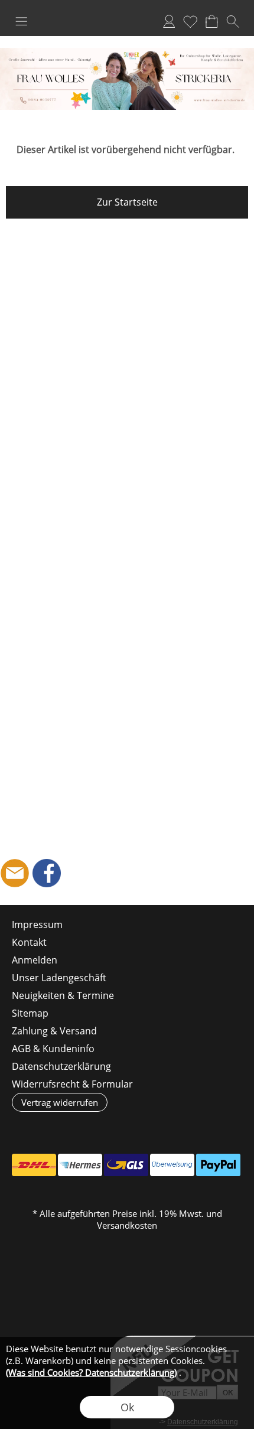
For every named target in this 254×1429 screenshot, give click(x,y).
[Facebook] (46, 873)
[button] (21, 21)
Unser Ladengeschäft (59, 977)
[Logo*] (127, 52)
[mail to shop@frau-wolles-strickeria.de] (15, 873)
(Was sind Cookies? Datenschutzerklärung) (91, 1372)
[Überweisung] (172, 1165)
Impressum (37, 924)
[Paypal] (218, 1165)
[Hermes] (80, 1165)
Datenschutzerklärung (61, 1066)
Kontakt (29, 942)
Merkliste (190, 21)
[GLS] (126, 1165)
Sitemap (30, 1013)
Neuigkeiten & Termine (63, 995)
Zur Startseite (127, 202)
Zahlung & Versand (54, 1030)
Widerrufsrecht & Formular (72, 1084)
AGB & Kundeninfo (53, 1048)
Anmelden (169, 21)
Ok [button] (127, 1407)
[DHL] (34, 1165)
